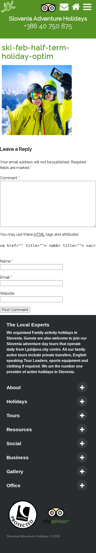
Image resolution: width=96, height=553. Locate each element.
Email (6, 277)
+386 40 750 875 (48, 26)
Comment (10, 178)
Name (6, 261)
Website (7, 293)
